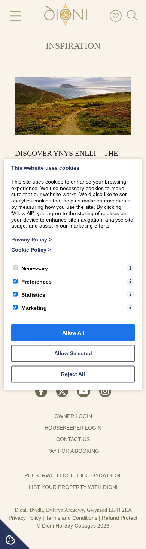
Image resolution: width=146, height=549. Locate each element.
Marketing (34, 308)
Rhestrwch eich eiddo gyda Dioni (73, 475)
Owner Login (73, 416)
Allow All (73, 332)
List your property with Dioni (73, 487)
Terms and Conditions (71, 518)
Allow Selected (73, 353)
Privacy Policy (25, 518)
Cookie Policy (31, 250)
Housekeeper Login (73, 428)
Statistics (33, 294)
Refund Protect (119, 518)
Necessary (34, 268)
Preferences (36, 281)
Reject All (73, 374)
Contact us (73, 439)
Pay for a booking (73, 451)
